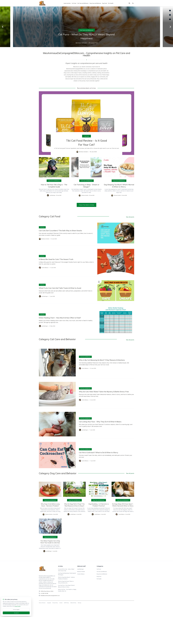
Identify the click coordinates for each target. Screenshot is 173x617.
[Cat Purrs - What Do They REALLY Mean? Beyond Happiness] (86, 26)
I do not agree (16, 609)
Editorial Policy (73, 602)
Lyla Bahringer (80, 569)
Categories (100, 566)
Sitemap (79, 602)
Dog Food (104, 3)
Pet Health (110, 3)
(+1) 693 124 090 (44, 593)
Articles (60, 566)
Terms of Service (42, 602)
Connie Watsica (80, 574)
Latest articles (67, 3)
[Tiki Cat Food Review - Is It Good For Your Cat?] (86, 123)
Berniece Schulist (81, 571)
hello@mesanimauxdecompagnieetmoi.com (50, 595)
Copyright (49, 602)
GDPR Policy (66, 602)
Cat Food (74, 3)
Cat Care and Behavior (82, 3)
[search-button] (129, 3)
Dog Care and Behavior (95, 3)
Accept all (16, 612)
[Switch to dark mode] (133, 3)
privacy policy (17, 606)
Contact (60, 602)
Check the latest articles (86, 205)
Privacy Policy (55, 602)
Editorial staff (81, 566)
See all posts (130, 217)
